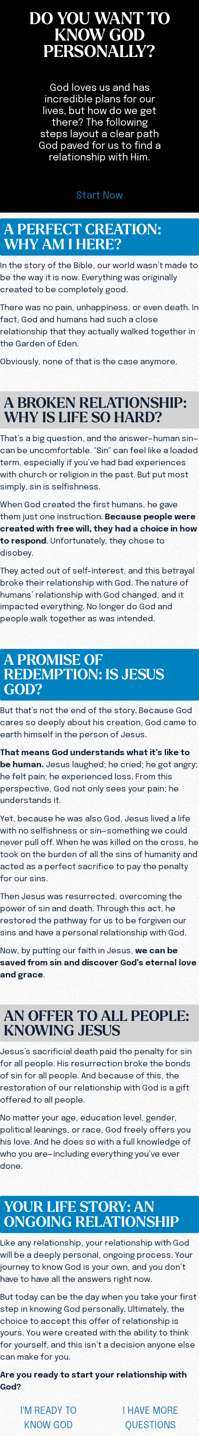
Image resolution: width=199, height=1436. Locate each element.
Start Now (99, 195)
